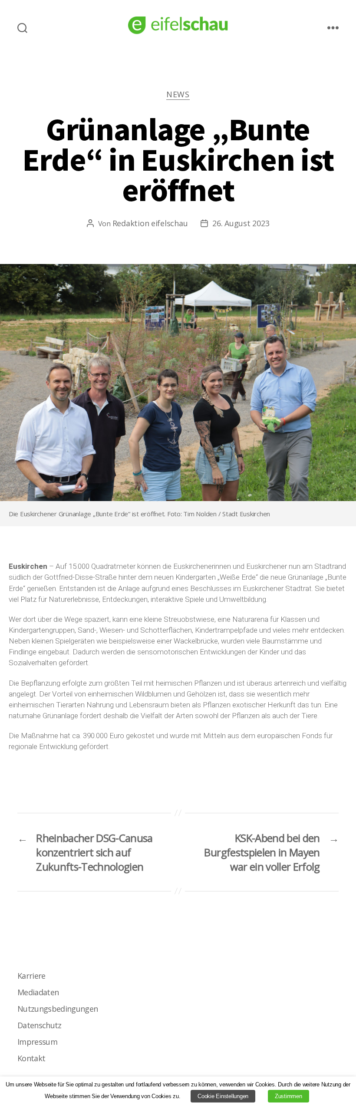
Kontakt (31, 1058)
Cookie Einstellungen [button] (223, 1096)
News (178, 94)
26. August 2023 (240, 223)
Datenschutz (39, 1025)
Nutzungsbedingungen (57, 1008)
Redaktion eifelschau (150, 223)
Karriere (31, 975)
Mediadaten (38, 992)
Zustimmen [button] (288, 1096)
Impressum (37, 1041)
